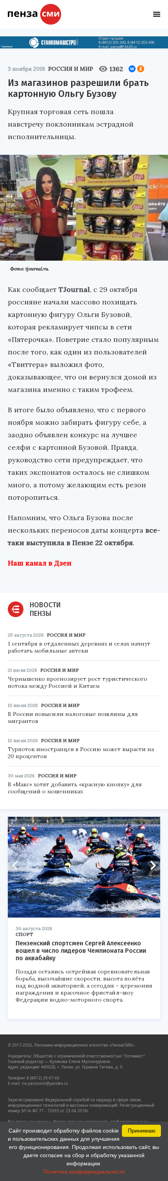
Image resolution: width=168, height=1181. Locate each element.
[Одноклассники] (140, 68)
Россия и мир (70, 69)
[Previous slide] (17, 865)
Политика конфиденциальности (84, 1171)
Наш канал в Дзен (39, 562)
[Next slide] (150, 865)
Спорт (24, 934)
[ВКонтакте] (132, 68)
